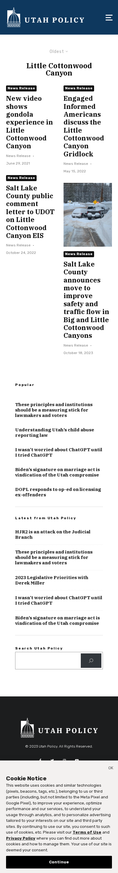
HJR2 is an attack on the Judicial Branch (52, 534)
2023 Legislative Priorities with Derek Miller (51, 580)
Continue (59, 862)
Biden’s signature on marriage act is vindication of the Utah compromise (57, 472)
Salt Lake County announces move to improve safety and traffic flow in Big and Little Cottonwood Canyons (86, 300)
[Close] (110, 769)
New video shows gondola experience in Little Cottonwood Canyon (29, 122)
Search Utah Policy (39, 648)
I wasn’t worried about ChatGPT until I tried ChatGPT (58, 452)
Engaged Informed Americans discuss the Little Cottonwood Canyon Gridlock (84, 126)
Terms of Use (87, 832)
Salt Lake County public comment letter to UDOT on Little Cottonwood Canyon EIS (30, 212)
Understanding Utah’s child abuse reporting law (54, 432)
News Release (21, 88)
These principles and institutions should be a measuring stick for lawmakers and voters (54, 410)
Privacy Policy (20, 838)
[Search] (91, 660)
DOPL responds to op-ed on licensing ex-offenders (58, 492)
